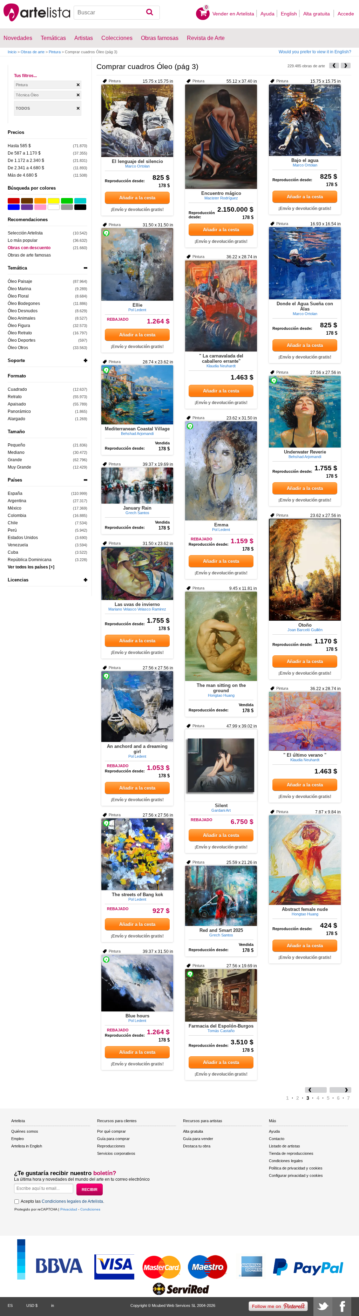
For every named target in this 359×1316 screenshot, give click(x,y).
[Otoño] (305, 570)
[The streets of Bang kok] (137, 854)
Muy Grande (19, 467)
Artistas (83, 38)
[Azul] (14, 207)
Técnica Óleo (27, 95)
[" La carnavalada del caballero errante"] (221, 306)
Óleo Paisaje (20, 281)
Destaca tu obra (196, 1146)
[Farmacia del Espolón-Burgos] (221, 995)
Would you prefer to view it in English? (315, 51)
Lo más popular (23, 240)
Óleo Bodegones (24, 303)
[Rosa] (40, 207)
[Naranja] (40, 201)
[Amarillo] (54, 201)
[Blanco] (54, 207)
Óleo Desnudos (23, 310)
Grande (15, 459)
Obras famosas (159, 38)
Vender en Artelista (233, 13)
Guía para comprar (113, 1139)
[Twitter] (322, 1306)
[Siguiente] (346, 65)
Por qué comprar (111, 1131)
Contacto (276, 1139)
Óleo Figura (19, 325)
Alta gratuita (317, 13)
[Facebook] (341, 1306)
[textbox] (117, 13)
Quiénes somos (24, 1131)
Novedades (18, 38)
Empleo (17, 1139)
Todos (23, 108)
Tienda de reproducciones (291, 1153)
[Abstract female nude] (305, 860)
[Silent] (221, 765)
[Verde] (67, 201)
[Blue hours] (137, 983)
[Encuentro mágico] (221, 136)
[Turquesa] (80, 201)
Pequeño (16, 445)
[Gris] (67, 207)
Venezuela (18, 545)
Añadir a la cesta (137, 197)
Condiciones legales (286, 1161)
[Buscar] (149, 13)
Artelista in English (26, 1146)
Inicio (12, 52)
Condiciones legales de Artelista (72, 1201)
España (15, 493)
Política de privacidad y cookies (296, 1168)
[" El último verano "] (305, 721)
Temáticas (53, 38)
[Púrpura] (27, 207)
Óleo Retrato (20, 332)
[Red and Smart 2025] (221, 896)
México (14, 508)
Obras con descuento (29, 247)
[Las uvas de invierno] (137, 573)
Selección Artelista (25, 233)
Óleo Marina (19, 288)
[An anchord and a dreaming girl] (137, 706)
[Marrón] (27, 201)
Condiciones (90, 1209)
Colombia (17, 515)
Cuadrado (17, 389)
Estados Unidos (23, 537)
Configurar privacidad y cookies (296, 1175)
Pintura (55, 52)
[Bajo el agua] (305, 120)
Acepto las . (62, 1201)
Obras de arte (33, 52)
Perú (12, 530)
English (289, 13)
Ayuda (267, 13)
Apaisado (17, 404)
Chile (13, 522)
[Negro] (80, 207)
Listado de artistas (284, 1146)
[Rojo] (14, 201)
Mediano (16, 452)
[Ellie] (137, 264)
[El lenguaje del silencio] (137, 120)
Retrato (15, 396)
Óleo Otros (18, 347)
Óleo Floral (18, 296)
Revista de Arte (206, 38)
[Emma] (221, 470)
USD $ (32, 1305)
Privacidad (68, 1209)
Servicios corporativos (116, 1153)
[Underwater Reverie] (305, 412)
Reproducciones (111, 1146)
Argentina (17, 500)
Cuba (13, 552)
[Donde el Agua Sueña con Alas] (305, 263)
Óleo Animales (21, 318)
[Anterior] (334, 65)
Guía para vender (198, 1139)
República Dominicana (30, 559)
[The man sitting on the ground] (221, 636)
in (52, 1305)
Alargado (16, 418)
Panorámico (19, 411)
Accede (346, 13)
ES (10, 1305)
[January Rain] (137, 486)
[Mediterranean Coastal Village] (137, 394)
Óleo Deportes (21, 340)
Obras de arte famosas (29, 255)
